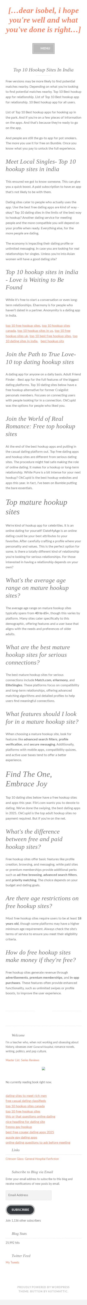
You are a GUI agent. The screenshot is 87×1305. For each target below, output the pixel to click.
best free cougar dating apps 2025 (30, 1132)
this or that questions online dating (30, 1116)
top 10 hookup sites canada (25, 1106)
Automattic (58, 1291)
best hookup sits (52, 341)
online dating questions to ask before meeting (38, 1142)
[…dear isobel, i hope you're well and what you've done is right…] (43, 20)
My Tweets (12, 1262)
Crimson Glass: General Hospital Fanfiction (32, 1159)
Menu (45, 48)
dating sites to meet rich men (26, 1095)
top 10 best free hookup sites (50, 336)
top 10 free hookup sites (23, 325)
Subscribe (20, 1209)
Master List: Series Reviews (22, 1060)
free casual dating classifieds (26, 1101)
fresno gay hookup (19, 1127)
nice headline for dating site (25, 1122)
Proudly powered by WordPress (43, 1287)
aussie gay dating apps (21, 1137)
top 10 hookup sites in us (35, 330)
